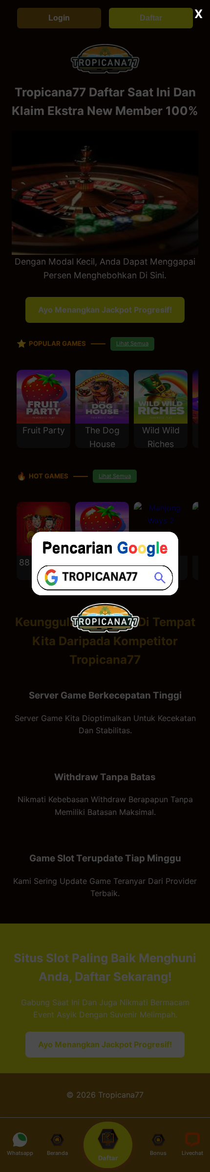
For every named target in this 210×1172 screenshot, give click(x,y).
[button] (105, 586)
